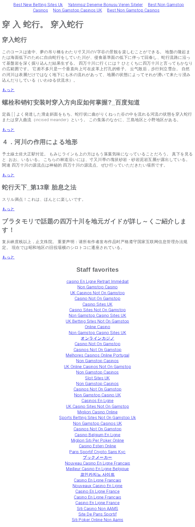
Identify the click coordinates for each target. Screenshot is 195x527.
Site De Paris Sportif (97, 514)
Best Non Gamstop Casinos (133, 10)
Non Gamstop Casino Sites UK (97, 315)
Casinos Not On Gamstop (98, 349)
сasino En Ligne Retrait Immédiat (98, 281)
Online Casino (97, 326)
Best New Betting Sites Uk (38, 4)
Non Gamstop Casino (97, 287)
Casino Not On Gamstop (98, 298)
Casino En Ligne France (97, 491)
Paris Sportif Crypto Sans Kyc (97, 451)
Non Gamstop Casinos (97, 360)
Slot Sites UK (97, 378)
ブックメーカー (97, 457)
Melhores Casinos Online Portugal (97, 355)
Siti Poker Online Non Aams (97, 519)
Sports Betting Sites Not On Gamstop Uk (97, 417)
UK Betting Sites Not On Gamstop (97, 321)
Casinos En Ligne (97, 400)
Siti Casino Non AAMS (97, 508)
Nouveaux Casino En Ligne (98, 485)
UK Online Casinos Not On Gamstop (97, 366)
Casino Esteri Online (97, 446)
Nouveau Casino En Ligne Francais (97, 463)
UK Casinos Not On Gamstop (97, 292)
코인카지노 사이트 (97, 474)
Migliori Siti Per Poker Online (97, 440)
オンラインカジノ (97, 338)
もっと (8, 89)
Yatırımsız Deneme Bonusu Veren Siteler (105, 4)
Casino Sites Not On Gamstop (97, 309)
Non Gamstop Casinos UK (77, 10)
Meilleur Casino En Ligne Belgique (97, 468)
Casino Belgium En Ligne (98, 434)
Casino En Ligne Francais (97, 480)
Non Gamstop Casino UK (97, 395)
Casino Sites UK (98, 304)
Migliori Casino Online (97, 412)
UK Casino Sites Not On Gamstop (97, 406)
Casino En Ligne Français (97, 497)
